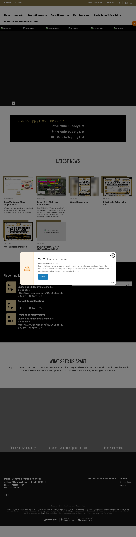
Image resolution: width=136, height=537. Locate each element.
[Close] (112, 255)
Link (43, 277)
